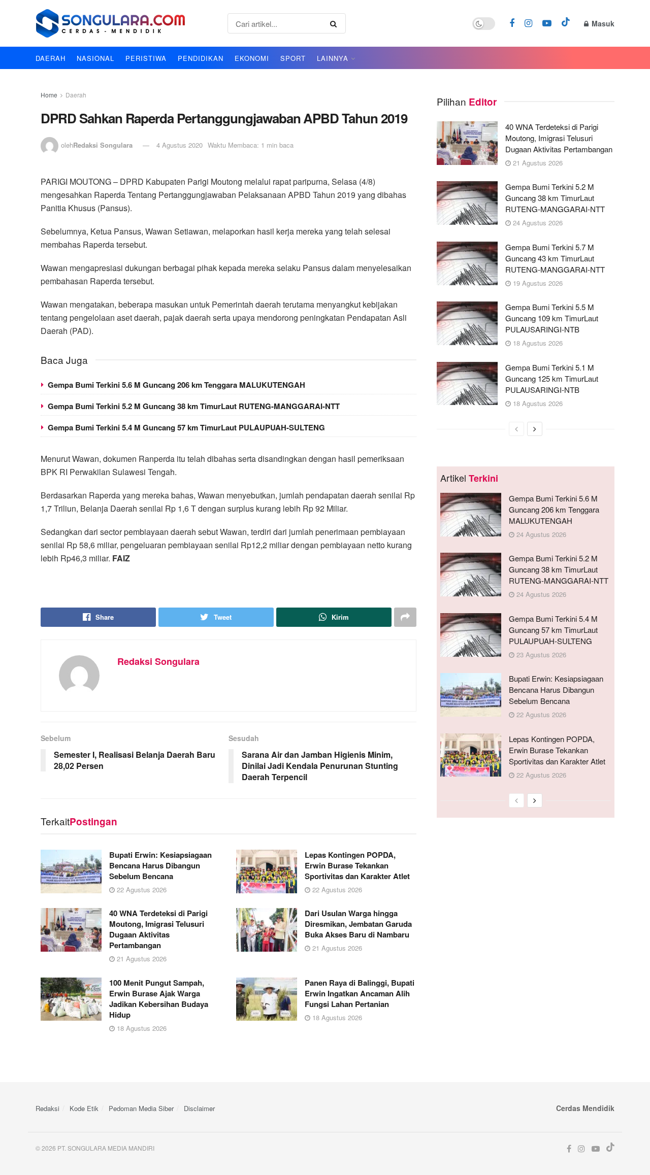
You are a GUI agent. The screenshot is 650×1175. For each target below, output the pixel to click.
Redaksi (47, 1108)
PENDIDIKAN (200, 58)
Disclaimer (199, 1108)
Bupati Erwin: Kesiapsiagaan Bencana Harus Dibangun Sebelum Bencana (160, 865)
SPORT (293, 58)
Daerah (76, 94)
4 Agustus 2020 (179, 145)
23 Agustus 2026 (540, 654)
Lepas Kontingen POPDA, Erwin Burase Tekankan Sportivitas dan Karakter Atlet (357, 865)
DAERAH (51, 58)
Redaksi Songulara (103, 145)
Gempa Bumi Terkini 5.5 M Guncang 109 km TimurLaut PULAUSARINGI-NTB (551, 317)
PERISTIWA (146, 58)
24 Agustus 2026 (537, 222)
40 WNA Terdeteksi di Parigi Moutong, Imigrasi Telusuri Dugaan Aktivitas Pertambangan (158, 929)
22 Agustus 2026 (141, 889)
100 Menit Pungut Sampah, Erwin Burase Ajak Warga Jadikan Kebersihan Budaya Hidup (158, 998)
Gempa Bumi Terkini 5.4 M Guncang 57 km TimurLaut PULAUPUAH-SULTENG (186, 427)
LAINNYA (332, 58)
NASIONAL (95, 58)
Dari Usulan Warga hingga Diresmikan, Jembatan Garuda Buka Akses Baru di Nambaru (358, 924)
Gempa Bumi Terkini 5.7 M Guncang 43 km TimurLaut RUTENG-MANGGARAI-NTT (555, 258)
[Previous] (516, 429)
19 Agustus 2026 (537, 283)
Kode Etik (84, 1108)
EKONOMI (252, 58)
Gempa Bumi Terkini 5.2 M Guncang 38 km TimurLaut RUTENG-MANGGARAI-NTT (194, 406)
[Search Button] (335, 23)
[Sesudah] (534, 429)
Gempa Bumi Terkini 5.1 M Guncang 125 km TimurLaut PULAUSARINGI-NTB (551, 378)
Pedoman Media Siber (141, 1108)
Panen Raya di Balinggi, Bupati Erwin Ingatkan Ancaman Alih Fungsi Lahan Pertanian (359, 993)
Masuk (602, 23)
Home (49, 94)
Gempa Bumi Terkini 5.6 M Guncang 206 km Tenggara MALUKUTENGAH (176, 384)
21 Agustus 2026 (141, 958)
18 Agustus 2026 (141, 1028)
